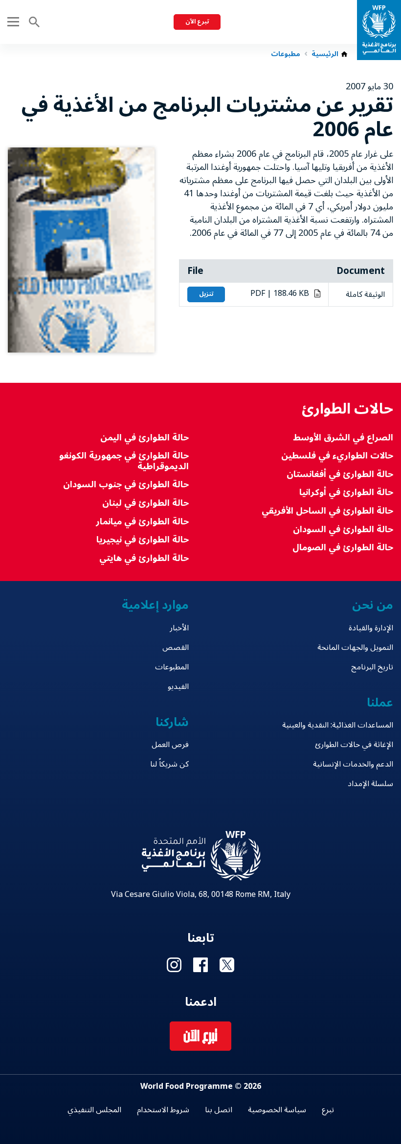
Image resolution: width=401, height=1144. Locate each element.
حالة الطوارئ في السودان (343, 529)
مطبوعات (285, 54)
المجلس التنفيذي (94, 1110)
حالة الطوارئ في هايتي (144, 558)
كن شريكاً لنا (169, 764)
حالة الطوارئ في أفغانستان (340, 474)
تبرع (328, 1110)
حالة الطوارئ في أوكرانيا (346, 492)
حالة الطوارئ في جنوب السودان (126, 485)
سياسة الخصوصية (277, 1110)
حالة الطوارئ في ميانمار (142, 522)
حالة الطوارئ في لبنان (145, 503)
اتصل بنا (218, 1110)
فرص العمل (170, 744)
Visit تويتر (227, 964)
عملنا (380, 702)
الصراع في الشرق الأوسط (343, 438)
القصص (175, 647)
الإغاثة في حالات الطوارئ (354, 744)
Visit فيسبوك (200, 964)
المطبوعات (172, 667)
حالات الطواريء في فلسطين (337, 456)
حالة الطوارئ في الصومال (342, 548)
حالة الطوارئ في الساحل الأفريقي (327, 511)
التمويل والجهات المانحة (355, 647)
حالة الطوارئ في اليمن (144, 438)
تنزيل (206, 294)
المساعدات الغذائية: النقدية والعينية (337, 725)
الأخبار (179, 628)
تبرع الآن (197, 22)
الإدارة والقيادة (371, 628)
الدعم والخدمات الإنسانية (353, 764)
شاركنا (172, 722)
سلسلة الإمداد (370, 783)
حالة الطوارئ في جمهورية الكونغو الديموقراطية (124, 461)
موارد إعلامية (155, 605)
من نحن (372, 605)
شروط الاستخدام (163, 1110)
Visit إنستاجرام (174, 964)
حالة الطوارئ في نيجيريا (142, 540)
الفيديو (178, 686)
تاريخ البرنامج (372, 667)
